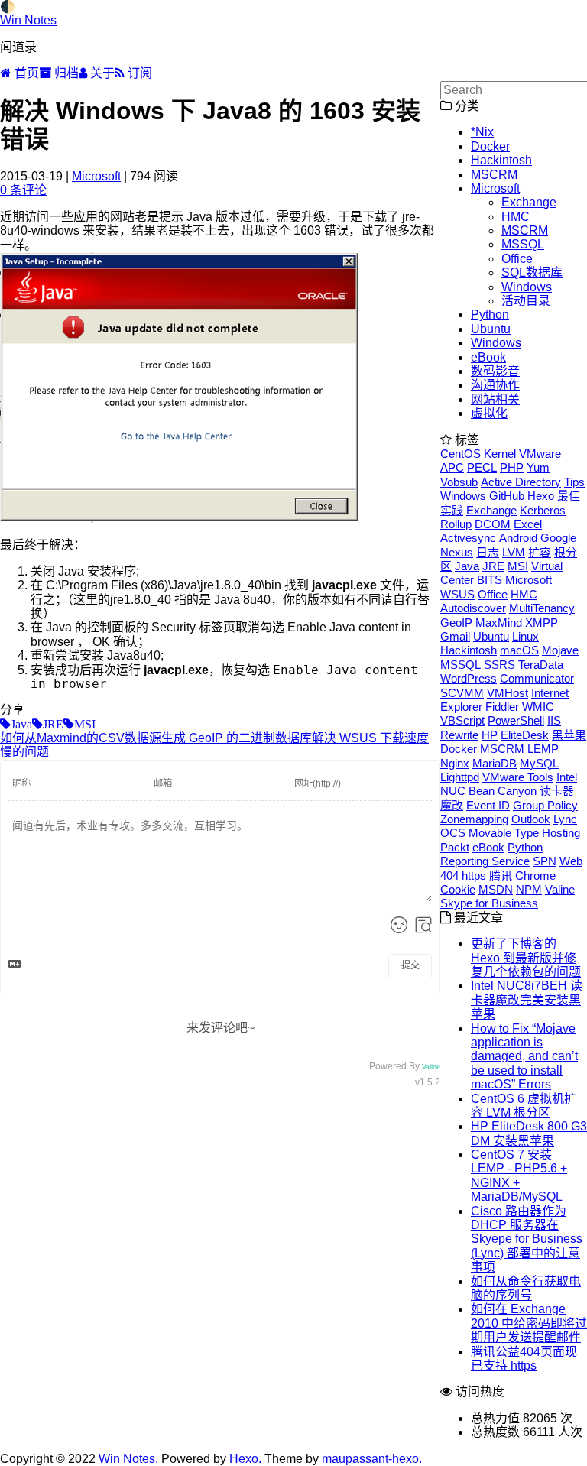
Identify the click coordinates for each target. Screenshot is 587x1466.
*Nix (482, 131)
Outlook (530, 818)
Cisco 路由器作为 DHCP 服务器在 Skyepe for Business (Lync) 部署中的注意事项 (526, 1239)
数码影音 (495, 371)
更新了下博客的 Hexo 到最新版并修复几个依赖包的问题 (526, 957)
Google (558, 537)
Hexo (540, 495)
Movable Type (504, 832)
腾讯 (500, 875)
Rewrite (459, 734)
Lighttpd (459, 776)
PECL (482, 467)
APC (452, 467)
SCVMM (462, 692)
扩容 (539, 552)
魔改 (451, 805)
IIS (554, 720)
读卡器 (557, 790)
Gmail (455, 636)
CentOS (460, 453)
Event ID (488, 805)
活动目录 (525, 300)
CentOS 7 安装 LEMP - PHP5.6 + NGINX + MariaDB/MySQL (519, 1175)
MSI (518, 565)
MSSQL (522, 244)
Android (518, 537)
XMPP (541, 622)
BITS (489, 579)
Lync (565, 818)
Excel (528, 523)
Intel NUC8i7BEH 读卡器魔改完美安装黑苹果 (526, 999)
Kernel (500, 453)
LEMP (543, 748)
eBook (488, 357)
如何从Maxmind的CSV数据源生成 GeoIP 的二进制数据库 (156, 737)
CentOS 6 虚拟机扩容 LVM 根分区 (523, 1105)
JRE (493, 565)
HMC (515, 216)
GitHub (506, 495)
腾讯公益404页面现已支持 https (524, 1358)
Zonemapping (474, 818)
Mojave (560, 650)
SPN (544, 861)
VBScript (462, 720)
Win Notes (28, 20)
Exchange (528, 202)
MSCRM (494, 174)
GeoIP (456, 622)
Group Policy (545, 805)
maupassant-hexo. (370, 1458)
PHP (512, 467)
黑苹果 (569, 734)
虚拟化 (489, 413)
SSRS (499, 664)
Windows (526, 287)
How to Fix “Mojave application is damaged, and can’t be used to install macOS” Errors (524, 1056)
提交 (410, 965)
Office (517, 258)
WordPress (468, 678)
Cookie (457, 889)
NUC (452, 790)
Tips (574, 481)
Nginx (454, 763)
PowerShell (516, 720)
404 (449, 875)
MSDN (495, 889)
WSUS (457, 594)
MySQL (539, 763)
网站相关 (495, 399)
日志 (487, 552)
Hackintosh (501, 160)
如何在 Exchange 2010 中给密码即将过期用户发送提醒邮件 (529, 1323)
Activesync (468, 537)
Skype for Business (489, 903)
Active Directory (521, 481)
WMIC (538, 706)
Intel (566, 776)
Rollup (456, 523)
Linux (525, 636)
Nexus (456, 552)
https (474, 875)
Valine (431, 1067)
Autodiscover (473, 608)
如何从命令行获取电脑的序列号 (526, 1288)
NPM (529, 889)
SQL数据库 (532, 272)
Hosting (561, 832)
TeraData (540, 664)
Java (467, 565)
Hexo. (243, 1458)
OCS (452, 832)
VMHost (507, 692)
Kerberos (543, 510)
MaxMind (498, 622)
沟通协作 (495, 384)
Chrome (535, 875)
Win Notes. (128, 1458)
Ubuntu (491, 329)
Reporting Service (485, 861)
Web (570, 861)
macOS (519, 650)
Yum (538, 467)
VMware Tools (517, 776)
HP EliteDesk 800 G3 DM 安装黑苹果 (529, 1133)
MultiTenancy (542, 608)
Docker (490, 146)
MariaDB (494, 763)
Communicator (537, 678)
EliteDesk (525, 734)
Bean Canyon (503, 790)
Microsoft (96, 176)
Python (490, 314)
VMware (540, 453)
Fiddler (502, 706)
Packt (454, 847)
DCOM (493, 523)
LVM (513, 552)
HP (490, 734)
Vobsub (459, 481)
